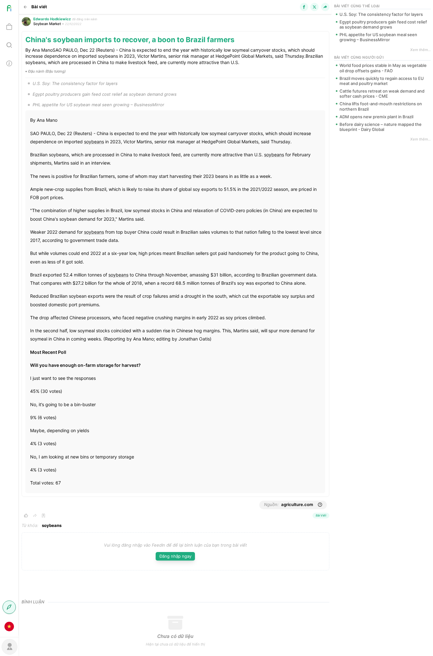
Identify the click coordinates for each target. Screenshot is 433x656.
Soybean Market (47, 24)
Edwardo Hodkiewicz (52, 19)
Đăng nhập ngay (175, 556)
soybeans (94, 141)
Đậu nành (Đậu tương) (47, 71)
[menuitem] (9, 9)
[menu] (9, 318)
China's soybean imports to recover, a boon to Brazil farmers (130, 39)
